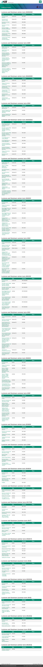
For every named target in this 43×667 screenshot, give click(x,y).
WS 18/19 (24, 472)
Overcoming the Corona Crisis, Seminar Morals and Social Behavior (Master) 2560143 (6, 303)
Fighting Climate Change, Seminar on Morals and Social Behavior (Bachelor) (5, 410)
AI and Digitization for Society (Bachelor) (6, 141)
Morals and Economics (6, 625)
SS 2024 (23, 107)
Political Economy (10, 2)
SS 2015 (23, 601)
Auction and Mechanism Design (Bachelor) (6, 637)
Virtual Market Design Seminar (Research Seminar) (6, 124)
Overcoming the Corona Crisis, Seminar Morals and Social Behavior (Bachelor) (6, 330)
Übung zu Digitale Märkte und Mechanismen (5, 166)
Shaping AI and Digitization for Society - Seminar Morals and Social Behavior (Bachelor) (6, 258)
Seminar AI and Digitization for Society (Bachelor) (6, 98)
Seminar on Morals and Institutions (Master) (6, 650)
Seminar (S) (14, 22)
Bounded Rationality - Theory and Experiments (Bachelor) (6, 176)
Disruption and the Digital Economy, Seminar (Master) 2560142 (6, 288)
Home (24, 665)
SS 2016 (23, 565)
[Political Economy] (39, 7)
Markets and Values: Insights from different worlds (6, 611)
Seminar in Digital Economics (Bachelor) (6, 28)
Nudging (3, 482)
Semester (24, 14)
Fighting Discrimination (6, 495)
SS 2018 (23, 490)
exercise (13, 365)
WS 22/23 (24, 202)
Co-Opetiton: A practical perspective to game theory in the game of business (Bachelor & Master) (6, 192)
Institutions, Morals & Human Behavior (6, 608)
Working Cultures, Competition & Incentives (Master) (6, 464)
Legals (27, 665)
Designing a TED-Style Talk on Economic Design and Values (6, 479)
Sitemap (39, 665)
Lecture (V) (14, 16)
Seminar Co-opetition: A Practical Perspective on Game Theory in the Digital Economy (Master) (6, 70)
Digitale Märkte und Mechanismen (5, 48)
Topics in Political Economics (5, 531)
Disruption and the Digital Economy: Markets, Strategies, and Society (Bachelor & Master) (6, 229)
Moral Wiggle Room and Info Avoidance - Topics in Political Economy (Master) (6, 215)
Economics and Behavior (5, 17)
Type (13, 14)
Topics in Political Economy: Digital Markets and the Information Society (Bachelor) (5, 370)
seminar (13, 283)
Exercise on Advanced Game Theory (6, 551)
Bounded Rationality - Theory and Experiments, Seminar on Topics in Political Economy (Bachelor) (6, 270)
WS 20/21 (24, 362)
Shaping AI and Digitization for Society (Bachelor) (6, 184)
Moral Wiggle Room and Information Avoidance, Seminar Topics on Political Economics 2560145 (6, 293)
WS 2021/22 (24, 283)
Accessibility (35, 665)
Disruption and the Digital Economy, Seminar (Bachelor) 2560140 (6, 284)
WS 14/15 (24, 620)
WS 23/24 (24, 123)
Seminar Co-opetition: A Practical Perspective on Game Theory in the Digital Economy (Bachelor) (6, 64)
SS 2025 (23, 47)
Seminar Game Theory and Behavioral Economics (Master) (6, 38)
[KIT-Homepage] (4, 2)
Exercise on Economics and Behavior (6, 432)
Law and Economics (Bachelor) (5, 170)
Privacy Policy (30, 665)
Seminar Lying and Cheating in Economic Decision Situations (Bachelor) (6, 54)
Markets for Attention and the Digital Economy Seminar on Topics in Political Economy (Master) (6, 345)
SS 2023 (23, 162)
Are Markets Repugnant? (4, 507)
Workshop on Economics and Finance (6, 350)
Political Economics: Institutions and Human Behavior (6, 593)
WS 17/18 (24, 506)
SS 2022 (23, 242)
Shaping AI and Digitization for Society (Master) (6, 187)
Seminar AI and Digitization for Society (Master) (6, 94)
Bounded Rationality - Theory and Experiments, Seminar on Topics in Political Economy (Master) (6, 264)
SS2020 (23, 417)
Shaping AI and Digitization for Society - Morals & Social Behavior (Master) (6, 224)
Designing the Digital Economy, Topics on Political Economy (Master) (5, 419)
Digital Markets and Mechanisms (5, 51)
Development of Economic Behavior (5, 590)
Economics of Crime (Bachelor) (5, 23)
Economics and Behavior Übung (5, 20)
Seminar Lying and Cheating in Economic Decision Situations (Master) (6, 59)
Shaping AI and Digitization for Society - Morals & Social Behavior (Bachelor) (6, 220)
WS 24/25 (24, 80)
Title (3, 14)
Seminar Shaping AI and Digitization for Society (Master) (6, 115)
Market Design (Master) (6, 457)
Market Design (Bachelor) (4, 455)
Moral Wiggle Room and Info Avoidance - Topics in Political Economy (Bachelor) (6, 210)
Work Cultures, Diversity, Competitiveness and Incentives (6, 534)
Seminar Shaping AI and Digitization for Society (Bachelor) (6, 111)
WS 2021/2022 (24, 280)
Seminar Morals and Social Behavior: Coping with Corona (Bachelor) (6, 380)
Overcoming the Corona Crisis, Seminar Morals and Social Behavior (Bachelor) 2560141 (6, 299)
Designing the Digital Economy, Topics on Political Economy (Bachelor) (5, 414)
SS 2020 (23, 397)
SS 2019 (23, 448)
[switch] (35, 1)
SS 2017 (23, 524)
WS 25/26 (24, 16)
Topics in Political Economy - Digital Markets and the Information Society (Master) (5, 376)
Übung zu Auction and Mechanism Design (6, 246)
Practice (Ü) (14, 19)
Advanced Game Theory (6, 548)
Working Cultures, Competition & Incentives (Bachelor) (6, 460)
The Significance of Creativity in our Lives (6, 498)
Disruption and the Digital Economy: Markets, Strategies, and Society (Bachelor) (6, 134)
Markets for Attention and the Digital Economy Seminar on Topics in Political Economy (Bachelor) (6, 340)
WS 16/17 (24, 543)
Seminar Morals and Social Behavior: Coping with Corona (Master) (6, 384)
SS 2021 (23, 316)
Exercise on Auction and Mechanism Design (6, 320)
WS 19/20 (24, 428)
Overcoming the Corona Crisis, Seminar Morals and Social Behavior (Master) (6, 335)
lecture (13, 362)
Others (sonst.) (14, 248)
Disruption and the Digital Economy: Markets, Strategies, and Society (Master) (6, 129)
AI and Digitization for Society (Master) (6, 138)
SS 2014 (23, 633)
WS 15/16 (24, 583)
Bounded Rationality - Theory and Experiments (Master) (6, 180)
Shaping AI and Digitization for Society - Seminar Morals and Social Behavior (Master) (6, 254)
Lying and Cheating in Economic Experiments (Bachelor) (6, 148)
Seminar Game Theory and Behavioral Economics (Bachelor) (6, 34)
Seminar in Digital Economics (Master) (5, 31)
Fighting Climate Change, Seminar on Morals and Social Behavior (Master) (5, 405)
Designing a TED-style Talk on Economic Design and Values (6, 516)
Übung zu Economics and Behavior (6, 84)
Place (33, 14)
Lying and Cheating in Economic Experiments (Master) (6, 144)
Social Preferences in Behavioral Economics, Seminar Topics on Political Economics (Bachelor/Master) (6, 324)
